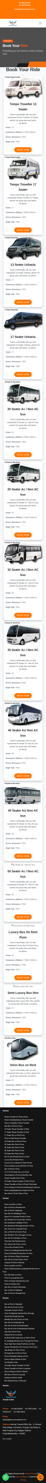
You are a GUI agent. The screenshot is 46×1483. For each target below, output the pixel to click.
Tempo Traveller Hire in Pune (14, 1178)
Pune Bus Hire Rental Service (15, 1241)
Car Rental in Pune (11, 1362)
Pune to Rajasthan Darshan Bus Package (19, 1313)
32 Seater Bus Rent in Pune (14, 1144)
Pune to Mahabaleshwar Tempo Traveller (18, 1120)
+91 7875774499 (25, 5)
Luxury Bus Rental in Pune (13, 1160)
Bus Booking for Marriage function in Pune (19, 1226)
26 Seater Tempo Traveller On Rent (16, 1365)
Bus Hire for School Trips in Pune (16, 1193)
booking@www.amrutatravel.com (14, 1420)
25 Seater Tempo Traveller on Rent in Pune (19, 1181)
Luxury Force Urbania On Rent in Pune (18, 1163)
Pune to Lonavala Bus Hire (13, 1278)
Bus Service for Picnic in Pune (15, 1244)
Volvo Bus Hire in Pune (12, 1332)
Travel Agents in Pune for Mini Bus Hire (18, 1175)
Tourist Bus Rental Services (14, 1316)
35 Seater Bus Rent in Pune (14, 1147)
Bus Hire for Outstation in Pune (15, 1238)
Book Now (23, 150)
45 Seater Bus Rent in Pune (14, 1150)
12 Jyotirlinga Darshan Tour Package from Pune (21, 1341)
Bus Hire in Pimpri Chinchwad (15, 1287)
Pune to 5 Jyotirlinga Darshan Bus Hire (18, 1250)
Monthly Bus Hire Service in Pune (16, 1319)
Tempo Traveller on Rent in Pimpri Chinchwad (20, 1184)
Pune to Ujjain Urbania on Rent (15, 1359)
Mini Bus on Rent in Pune (13, 1126)
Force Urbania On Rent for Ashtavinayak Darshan (22, 1187)
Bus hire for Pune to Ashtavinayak (16, 1325)
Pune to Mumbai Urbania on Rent (16, 1356)
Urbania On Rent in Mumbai (14, 1262)
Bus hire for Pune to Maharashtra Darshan (19, 1329)
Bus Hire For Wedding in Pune (15, 1213)
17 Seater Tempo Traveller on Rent (16, 1132)
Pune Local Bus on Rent (13, 1204)
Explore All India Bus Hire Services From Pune (20, 1347)
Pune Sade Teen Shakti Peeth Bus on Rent (19, 1344)
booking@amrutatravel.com (24, 9)
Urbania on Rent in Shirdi (13, 1378)
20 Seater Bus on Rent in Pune (15, 1141)
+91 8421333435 (25, 3)
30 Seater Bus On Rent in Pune (15, 1353)
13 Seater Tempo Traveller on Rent (16, 1129)
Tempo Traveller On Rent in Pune (16, 1117)
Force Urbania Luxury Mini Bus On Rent (18, 1166)
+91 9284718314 (19, 1412)
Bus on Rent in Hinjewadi (13, 1210)
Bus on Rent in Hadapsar (13, 1290)
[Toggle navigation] (40, 23)
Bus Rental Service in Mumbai (15, 1381)
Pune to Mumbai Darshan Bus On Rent (18, 1253)
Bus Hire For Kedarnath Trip (14, 1322)
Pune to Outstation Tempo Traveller (16, 1123)
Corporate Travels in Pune (13, 1310)
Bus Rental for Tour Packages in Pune (17, 1235)
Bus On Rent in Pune (11, 1169)
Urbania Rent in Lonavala (13, 1335)
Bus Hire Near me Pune (12, 1275)
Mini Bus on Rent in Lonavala (14, 1375)
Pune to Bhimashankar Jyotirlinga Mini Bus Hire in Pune (21, 1270)
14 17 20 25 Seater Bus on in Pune (16, 1172)
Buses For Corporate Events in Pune (17, 1217)
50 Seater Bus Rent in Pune (14, 1154)
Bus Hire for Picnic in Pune (13, 1307)
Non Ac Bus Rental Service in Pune (16, 1157)
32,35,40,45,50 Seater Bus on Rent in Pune (19, 1338)
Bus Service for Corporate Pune (15, 1229)
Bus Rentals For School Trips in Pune (17, 1220)
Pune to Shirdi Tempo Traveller (15, 1138)
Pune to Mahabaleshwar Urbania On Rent (19, 1190)
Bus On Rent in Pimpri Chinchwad (16, 1256)
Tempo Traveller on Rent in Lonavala (17, 1368)
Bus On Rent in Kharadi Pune (14, 1207)
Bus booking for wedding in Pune (16, 1223)
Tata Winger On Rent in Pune (14, 1350)
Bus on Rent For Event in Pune (15, 1232)
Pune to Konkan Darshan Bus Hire (16, 1281)
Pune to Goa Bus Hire (12, 1284)
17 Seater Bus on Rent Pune (14, 1135)
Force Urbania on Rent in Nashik (16, 1371)
